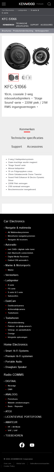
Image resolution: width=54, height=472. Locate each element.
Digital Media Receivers (18, 256)
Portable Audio (13, 362)
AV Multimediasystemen (18, 232)
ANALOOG (11, 394)
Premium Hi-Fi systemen (19, 356)
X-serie (11, 285)
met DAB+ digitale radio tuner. (21, 249)
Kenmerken (8, 25)
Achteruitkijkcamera (16, 309)
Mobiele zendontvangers (18, 402)
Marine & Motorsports (17, 265)
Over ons (7, 463)
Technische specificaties (22, 24)
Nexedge (12, 385)
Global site (20, 463)
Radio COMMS (14, 375)
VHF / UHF (13, 430)
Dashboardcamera (16, 305)
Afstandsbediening (16, 322)
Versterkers (11, 275)
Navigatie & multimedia (18, 228)
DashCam (10, 301)
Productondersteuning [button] (23, 31)
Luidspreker (22, 10)
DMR (10, 389)
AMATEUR (11, 422)
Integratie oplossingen (17, 337)
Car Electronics (8, 10)
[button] (4, 4)
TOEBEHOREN (14, 436)
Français (40, 4)
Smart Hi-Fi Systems (17, 351)
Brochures (6, 31)
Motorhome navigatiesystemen (21, 236)
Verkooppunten (42, 31)
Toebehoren (13, 313)
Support (34, 25)
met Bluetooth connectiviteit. (21, 253)
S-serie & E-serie (15, 292)
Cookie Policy (9, 466)
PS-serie (11, 288)
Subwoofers (13, 296)
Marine (11, 270)
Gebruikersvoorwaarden (39, 463)
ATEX (8, 411)
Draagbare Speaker (16, 367)
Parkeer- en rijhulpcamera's (20, 326)
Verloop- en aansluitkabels (19, 330)
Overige (11, 333)
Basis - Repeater (15, 406)
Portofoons (13, 399)
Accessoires (47, 25)
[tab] (27, 131)
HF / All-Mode (14, 426)
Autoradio (10, 245)
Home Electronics (16, 344)
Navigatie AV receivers (18, 239)
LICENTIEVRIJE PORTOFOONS (23, 417)
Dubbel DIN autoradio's (18, 260)
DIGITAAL (10, 381)
